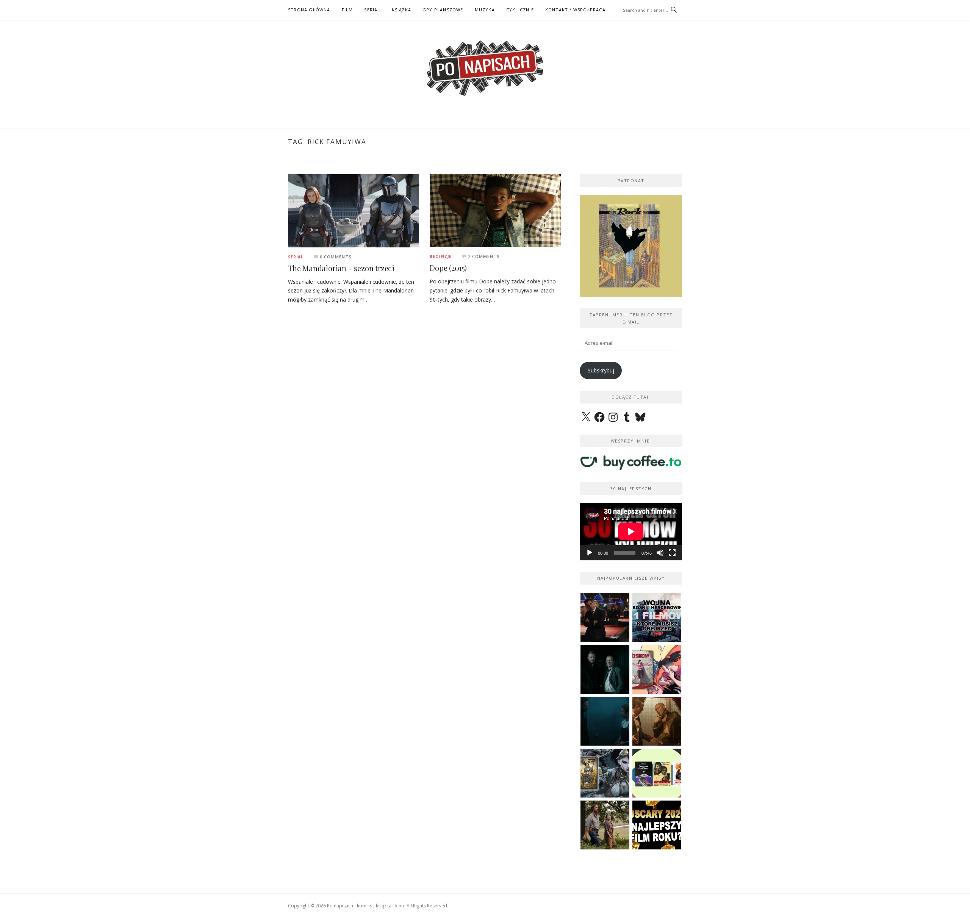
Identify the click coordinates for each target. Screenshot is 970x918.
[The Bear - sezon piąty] (605, 721)
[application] (631, 531)
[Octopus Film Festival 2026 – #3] (657, 773)
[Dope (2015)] (495, 210)
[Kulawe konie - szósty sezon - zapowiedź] (605, 669)
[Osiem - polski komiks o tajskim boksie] (657, 669)
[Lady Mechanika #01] (605, 773)
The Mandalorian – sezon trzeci (341, 268)
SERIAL (372, 10)
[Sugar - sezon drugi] (605, 617)
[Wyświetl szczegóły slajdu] (631, 246)
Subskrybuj (601, 370)
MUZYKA (485, 10)
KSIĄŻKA (401, 10)
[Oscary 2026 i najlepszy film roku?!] (657, 825)
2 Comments (484, 256)
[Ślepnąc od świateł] (657, 721)
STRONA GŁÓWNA (309, 10)
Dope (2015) (448, 268)
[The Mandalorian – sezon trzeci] (353, 210)
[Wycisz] (660, 553)
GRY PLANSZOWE (442, 10)
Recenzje (441, 256)
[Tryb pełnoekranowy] (672, 553)
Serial (296, 257)
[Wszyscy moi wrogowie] (605, 825)
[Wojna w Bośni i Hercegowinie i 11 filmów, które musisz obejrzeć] (657, 617)
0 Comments (336, 257)
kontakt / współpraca (575, 10)
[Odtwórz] (589, 553)
